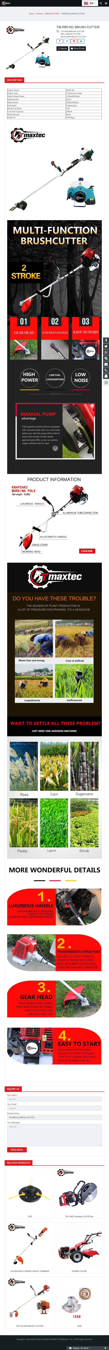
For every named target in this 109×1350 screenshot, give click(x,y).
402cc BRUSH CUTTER (70, 34)
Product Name (13, 1113)
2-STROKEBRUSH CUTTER (72, 31)
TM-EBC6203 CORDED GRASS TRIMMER (29, 1271)
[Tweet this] (67, 41)
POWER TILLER (79, 1271)
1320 (30, 1216)
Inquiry (63, 48)
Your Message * (13, 1122)
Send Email (79, 48)
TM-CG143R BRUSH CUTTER (29, 1326)
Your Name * (12, 1095)
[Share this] (59, 41)
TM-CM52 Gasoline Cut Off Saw (79, 1216)
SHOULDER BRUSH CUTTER (73, 37)
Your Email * (12, 1104)
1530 (79, 1326)
